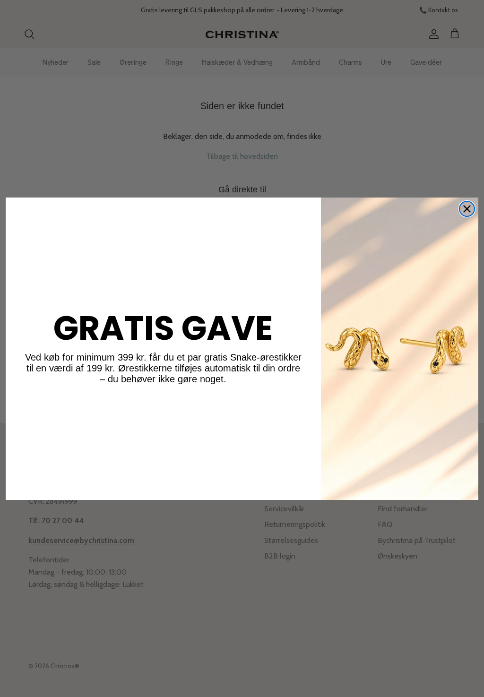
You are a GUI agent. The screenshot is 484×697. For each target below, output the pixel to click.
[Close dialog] (467, 208)
